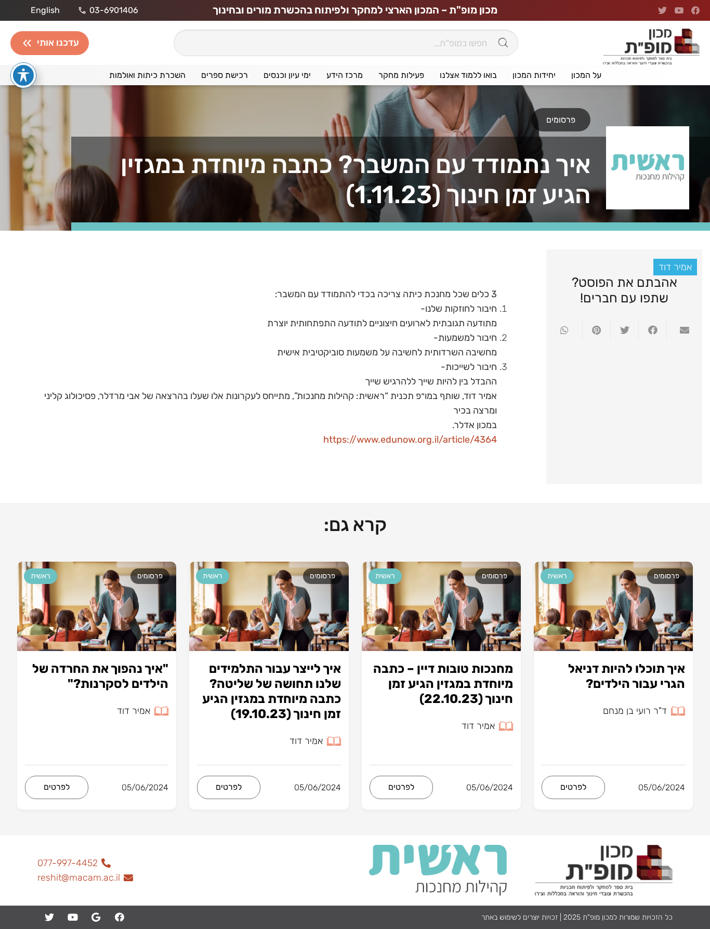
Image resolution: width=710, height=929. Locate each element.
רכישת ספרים (224, 75)
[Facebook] (119, 917)
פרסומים (560, 120)
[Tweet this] (624, 330)
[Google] (96, 917)
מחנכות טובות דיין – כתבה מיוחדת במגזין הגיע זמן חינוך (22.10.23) (443, 683)
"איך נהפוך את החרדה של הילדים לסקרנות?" (100, 676)
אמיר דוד (675, 267)
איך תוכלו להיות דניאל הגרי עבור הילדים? (626, 676)
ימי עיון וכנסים (287, 75)
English (45, 10)
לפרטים (573, 787)
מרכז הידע (344, 75)
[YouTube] (72, 917)
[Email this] (680, 330)
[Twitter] (49, 917)
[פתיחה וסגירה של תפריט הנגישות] (23, 75)
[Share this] (652, 330)
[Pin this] (596, 330)
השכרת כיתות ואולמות (147, 75)
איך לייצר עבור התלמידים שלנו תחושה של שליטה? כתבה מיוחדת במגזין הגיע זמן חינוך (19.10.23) (271, 691)
